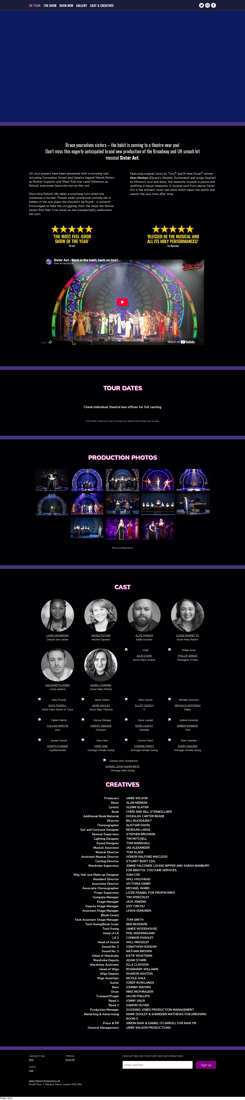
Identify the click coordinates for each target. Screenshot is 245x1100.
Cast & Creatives (102, 5)
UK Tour (34, 5)
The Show (50, 5)
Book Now (66, 5)
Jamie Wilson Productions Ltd (44, 1081)
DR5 (31, 1060)
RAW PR (70, 1060)
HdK (31, 1070)
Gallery (81, 5)
